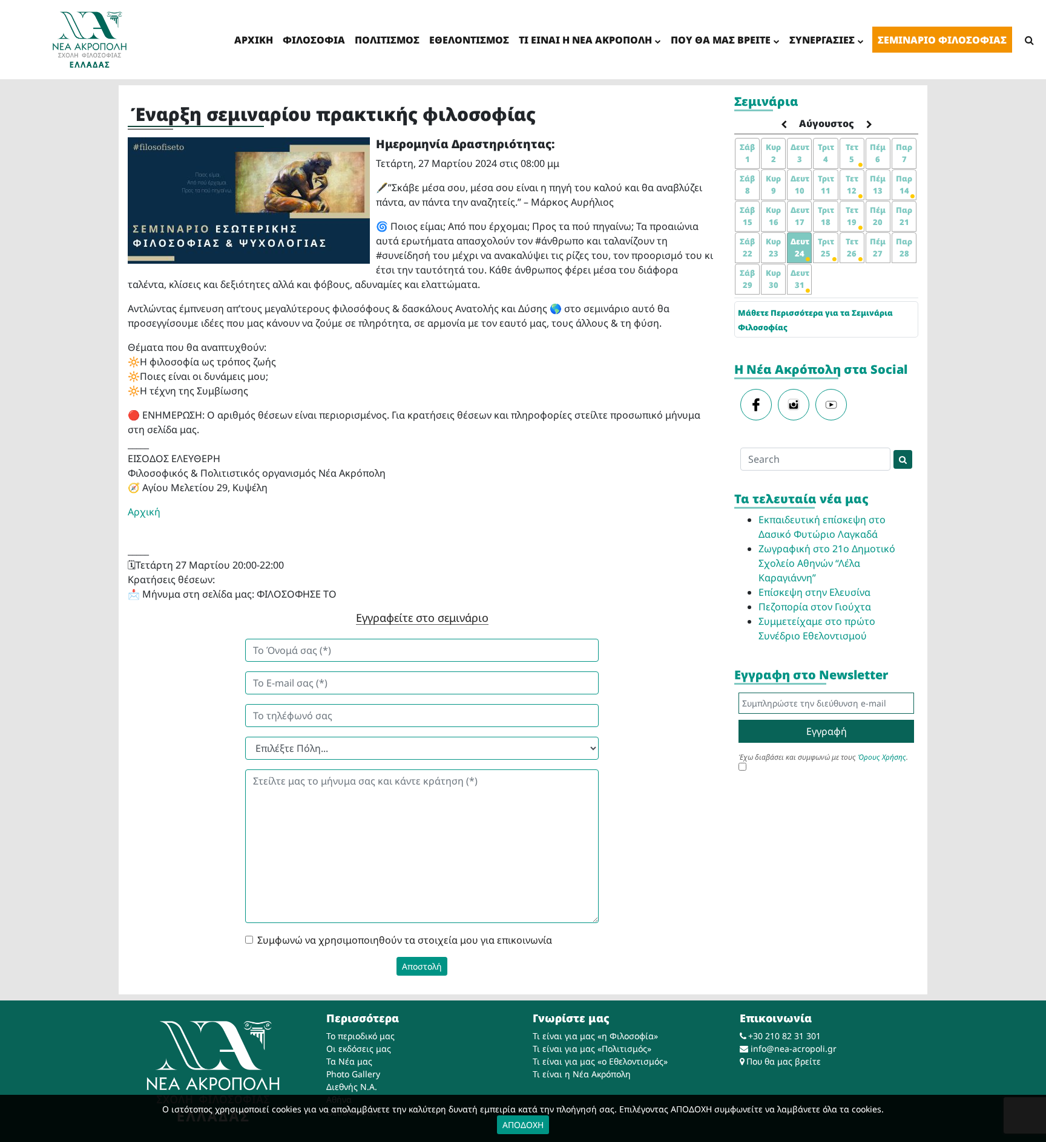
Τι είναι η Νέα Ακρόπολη (582, 1074)
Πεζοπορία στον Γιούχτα (814, 606)
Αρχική (144, 511)
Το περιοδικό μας (360, 1036)
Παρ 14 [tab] (904, 184)
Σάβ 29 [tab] (747, 278)
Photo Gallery (353, 1074)
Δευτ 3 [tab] (800, 153)
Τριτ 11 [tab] (826, 184)
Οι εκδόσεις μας (358, 1048)
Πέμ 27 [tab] (878, 247)
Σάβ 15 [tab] (747, 215)
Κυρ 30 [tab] (773, 278)
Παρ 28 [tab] (904, 247)
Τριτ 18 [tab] (826, 215)
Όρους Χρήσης (882, 757)
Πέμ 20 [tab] (878, 215)
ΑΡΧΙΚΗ (253, 40)
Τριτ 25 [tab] (826, 247)
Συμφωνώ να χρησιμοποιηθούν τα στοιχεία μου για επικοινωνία (404, 940)
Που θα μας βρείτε (783, 1061)
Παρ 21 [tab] (904, 215)
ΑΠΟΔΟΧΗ (523, 1125)
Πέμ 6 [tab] (878, 153)
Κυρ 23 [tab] (773, 247)
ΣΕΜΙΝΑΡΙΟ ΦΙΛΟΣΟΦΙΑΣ (942, 40)
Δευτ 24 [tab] (800, 247)
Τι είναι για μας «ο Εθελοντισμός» (600, 1061)
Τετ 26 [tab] (852, 247)
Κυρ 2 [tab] (773, 153)
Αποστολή (422, 966)
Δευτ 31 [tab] (800, 278)
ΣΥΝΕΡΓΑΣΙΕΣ (822, 40)
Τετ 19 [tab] (852, 215)
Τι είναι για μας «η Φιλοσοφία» (595, 1036)
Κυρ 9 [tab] (773, 184)
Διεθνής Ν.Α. (351, 1086)
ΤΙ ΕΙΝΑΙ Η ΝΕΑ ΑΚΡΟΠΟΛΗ (585, 40)
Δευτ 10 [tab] (800, 184)
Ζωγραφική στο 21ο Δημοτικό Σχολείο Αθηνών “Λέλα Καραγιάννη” (826, 563)
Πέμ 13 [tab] (878, 184)
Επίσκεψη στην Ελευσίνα (814, 592)
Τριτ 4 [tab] (826, 153)
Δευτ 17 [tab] (800, 215)
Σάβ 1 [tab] (747, 153)
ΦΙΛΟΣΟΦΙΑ (314, 40)
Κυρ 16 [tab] (773, 215)
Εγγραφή (826, 731)
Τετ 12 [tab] (852, 184)
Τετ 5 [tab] (852, 153)
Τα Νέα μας (349, 1061)
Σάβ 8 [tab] (747, 184)
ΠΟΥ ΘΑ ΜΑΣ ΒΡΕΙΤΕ (721, 40)
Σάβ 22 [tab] (747, 247)
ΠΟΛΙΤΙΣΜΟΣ (387, 40)
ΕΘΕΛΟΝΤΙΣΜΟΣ (469, 40)
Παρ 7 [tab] (904, 153)
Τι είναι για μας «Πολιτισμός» (592, 1048)
